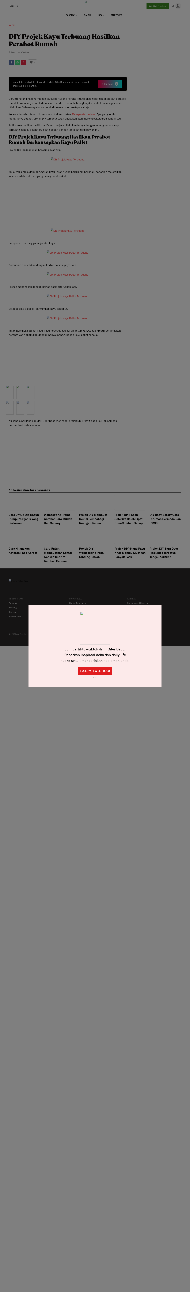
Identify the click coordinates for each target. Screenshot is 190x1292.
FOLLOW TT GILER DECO (95, 670)
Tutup (95, 677)
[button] (71, 15)
